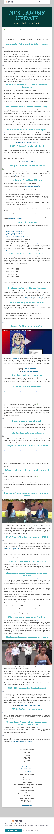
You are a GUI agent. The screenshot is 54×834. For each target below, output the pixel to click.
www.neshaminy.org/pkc (9, 284)
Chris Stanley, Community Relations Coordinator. (21, 741)
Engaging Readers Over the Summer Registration (27, 142)
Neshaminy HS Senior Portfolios (30, 371)
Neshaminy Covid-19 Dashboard (13, 234)
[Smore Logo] (9, 2)
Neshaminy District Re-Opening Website (15, 231)
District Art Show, (16, 358)
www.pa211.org (7, 250)
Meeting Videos (27, 770)
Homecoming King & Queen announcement (30, 705)
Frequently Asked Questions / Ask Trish (15, 238)
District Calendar (27, 771)
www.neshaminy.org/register (11, 175)
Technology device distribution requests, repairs (17, 236)
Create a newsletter (13, 830)
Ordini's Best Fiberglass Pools (12, 548)
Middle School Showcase (30, 368)
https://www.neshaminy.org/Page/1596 (34, 297)
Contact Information (27, 766)
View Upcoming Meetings (27, 768)
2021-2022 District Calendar (28, 162)
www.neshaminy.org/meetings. (16, 218)
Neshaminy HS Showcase (30, 370)
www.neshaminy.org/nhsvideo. (33, 731)
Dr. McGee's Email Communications (14, 233)
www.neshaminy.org (27, 805)
